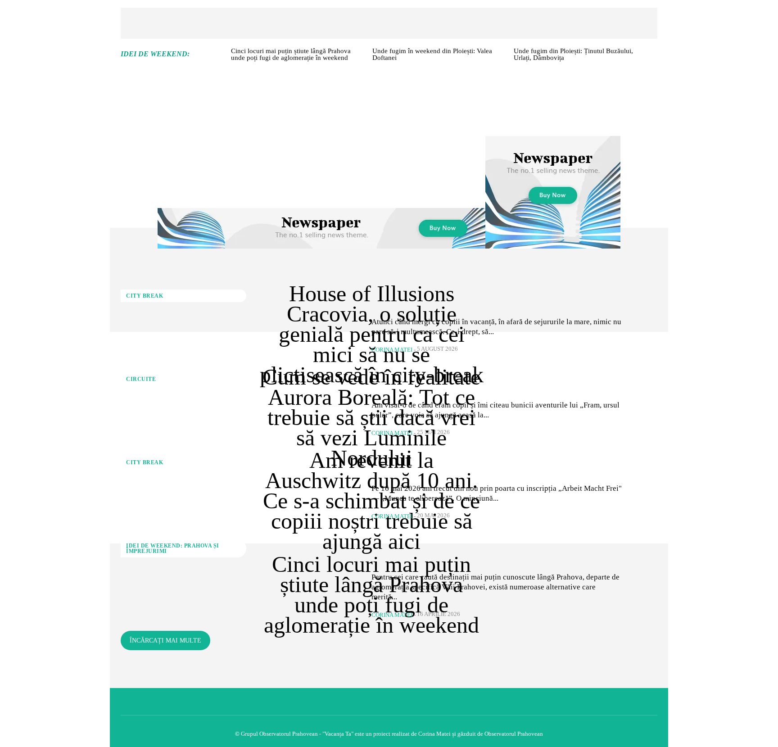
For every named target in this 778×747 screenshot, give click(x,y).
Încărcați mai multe (165, 640)
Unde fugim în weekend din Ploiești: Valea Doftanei (432, 54)
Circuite (141, 379)
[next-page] (654, 56)
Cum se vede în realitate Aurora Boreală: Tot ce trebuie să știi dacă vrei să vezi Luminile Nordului (371, 417)
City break (144, 296)
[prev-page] (220, 56)
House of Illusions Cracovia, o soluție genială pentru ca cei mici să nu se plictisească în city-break (372, 334)
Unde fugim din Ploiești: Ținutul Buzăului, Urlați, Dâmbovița (573, 54)
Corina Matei (391, 349)
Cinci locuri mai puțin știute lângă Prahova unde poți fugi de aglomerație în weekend (291, 54)
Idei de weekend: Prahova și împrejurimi (172, 548)
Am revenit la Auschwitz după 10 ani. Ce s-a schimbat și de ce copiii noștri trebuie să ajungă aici (371, 501)
